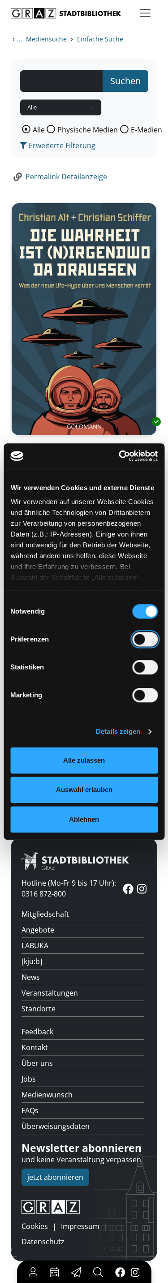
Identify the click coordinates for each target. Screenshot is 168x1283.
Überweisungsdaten (56, 1126)
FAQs (30, 1110)
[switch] (145, 639)
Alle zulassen (84, 760)
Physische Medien (87, 130)
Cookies (35, 1226)
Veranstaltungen (50, 993)
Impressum (80, 1226)
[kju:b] (32, 961)
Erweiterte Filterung (61, 145)
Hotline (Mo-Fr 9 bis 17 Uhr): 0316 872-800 (69, 888)
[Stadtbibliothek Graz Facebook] (120, 1271)
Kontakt (35, 1047)
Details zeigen (118, 731)
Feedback (37, 1032)
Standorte (39, 1009)
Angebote (38, 930)
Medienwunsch (47, 1095)
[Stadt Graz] (84, 1207)
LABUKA (35, 946)
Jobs (29, 1079)
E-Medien (146, 130)
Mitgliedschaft (45, 914)
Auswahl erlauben (84, 789)
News (31, 977)
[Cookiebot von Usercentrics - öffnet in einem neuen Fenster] (120, 456)
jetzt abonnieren (55, 1177)
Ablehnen (84, 819)
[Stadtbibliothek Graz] (66, 13)
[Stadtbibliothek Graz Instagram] (135, 1271)
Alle (39, 130)
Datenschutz (43, 1242)
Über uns (37, 1063)
